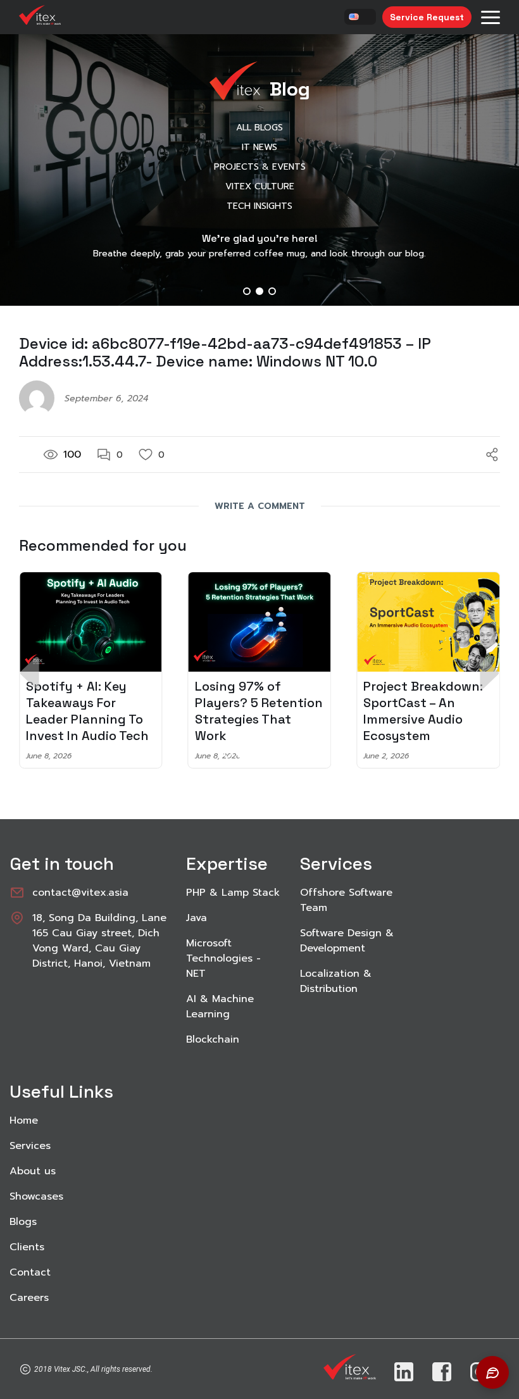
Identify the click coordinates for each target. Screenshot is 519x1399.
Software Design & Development (347, 940)
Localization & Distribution (336, 981)
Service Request (427, 17)
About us (32, 1171)
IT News (259, 147)
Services (30, 1145)
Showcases (36, 1196)
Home (23, 1120)
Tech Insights (259, 206)
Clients (26, 1247)
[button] (247, 291)
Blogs (23, 1221)
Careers (29, 1297)
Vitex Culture (259, 186)
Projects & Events (260, 166)
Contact (30, 1272)
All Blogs (259, 127)
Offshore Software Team (346, 900)
